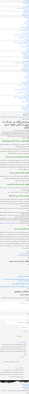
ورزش (27, 49)
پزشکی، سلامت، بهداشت (23, 43)
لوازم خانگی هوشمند (24, 27)
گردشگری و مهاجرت (24, 46)
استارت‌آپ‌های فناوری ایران (23, 30)
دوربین (27, 19)
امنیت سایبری (26, 12)
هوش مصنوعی (26, 6)
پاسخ (25, 355)
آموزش (27, 40)
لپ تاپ (27, 24)
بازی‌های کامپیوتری (25, 15)
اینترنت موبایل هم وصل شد (23, 276)
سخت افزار (26, 17)
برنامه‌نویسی (26, 9)
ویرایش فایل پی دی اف (13, 144)
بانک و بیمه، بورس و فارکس (23, 37)
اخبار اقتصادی (26, 385)
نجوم (28, 5)
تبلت (28, 18)
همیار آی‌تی (26, 0)
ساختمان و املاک (25, 33)
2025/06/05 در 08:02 (22, 342)
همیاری (27, 51)
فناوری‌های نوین (26, 2)
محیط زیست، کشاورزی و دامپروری (21, 34)
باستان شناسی (26, 3)
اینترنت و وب (26, 11)
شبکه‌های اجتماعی (25, 14)
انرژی (28, 31)
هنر (28, 48)
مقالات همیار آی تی (25, 52)
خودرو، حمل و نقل (25, 36)
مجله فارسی (26, 55)
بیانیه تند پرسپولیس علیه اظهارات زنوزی (21, 283)
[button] (14, 111)
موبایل (27, 25)
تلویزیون (27, 21)
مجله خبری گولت (25, 384)
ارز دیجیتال (27, 39)
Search (27, 113)
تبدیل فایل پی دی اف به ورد (9, 223)
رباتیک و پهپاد (26, 22)
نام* (28, 313)
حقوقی (27, 45)
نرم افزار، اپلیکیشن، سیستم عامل (22, 8)
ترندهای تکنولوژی (25, 53)
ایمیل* (27, 322)
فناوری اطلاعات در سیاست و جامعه (21, 42)
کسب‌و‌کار (27, 28)
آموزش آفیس (21, 116)
